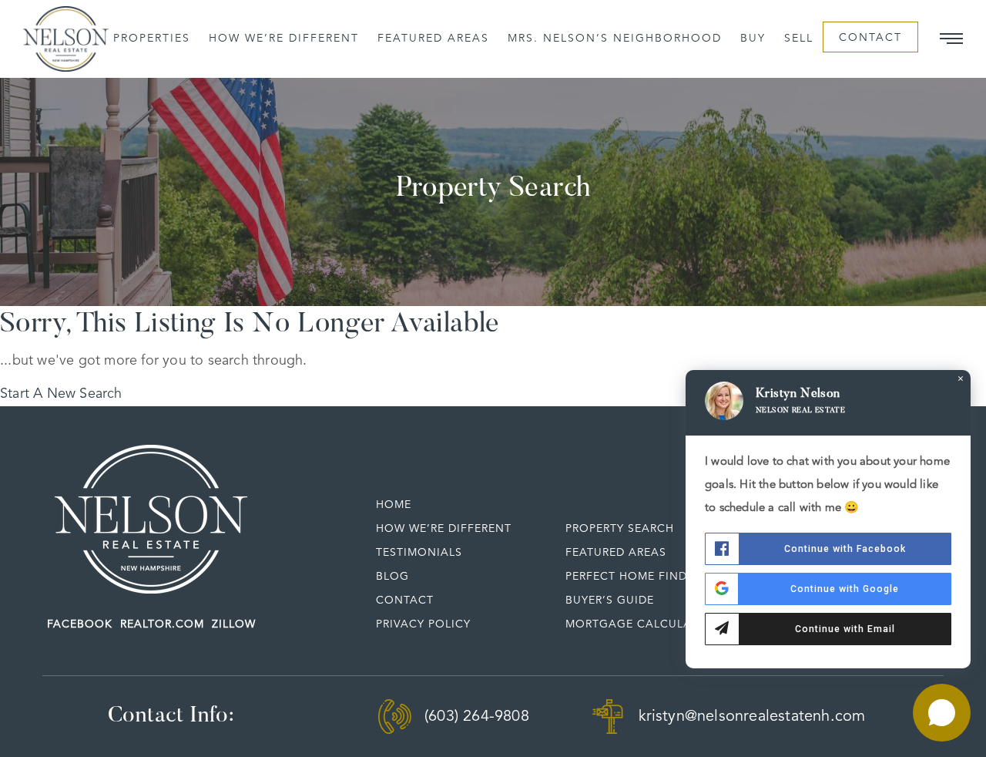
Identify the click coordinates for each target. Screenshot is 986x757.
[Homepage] (66, 39)
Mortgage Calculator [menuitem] (640, 624)
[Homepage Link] (151, 519)
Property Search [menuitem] (619, 528)
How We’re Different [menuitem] (284, 38)
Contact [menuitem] (870, 37)
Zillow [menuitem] (234, 624)
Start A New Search (61, 394)
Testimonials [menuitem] (419, 552)
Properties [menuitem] (151, 38)
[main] (493, 241)
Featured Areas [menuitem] (433, 38)
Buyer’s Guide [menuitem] (609, 600)
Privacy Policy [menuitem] (423, 624)
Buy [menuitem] (753, 38)
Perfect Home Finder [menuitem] (633, 576)
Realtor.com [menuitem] (162, 624)
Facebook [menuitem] (79, 624)
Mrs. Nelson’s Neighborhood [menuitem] (615, 38)
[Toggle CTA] (942, 713)
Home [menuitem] (393, 505)
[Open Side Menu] (951, 38)
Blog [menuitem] (392, 576)
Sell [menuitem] (798, 38)
